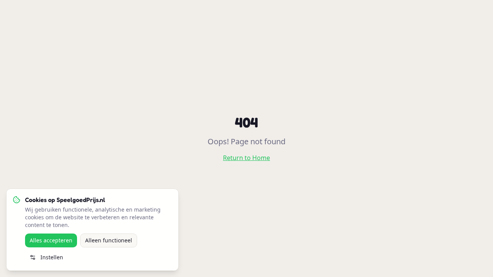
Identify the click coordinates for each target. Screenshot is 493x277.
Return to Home (246, 158)
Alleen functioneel (108, 240)
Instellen (51, 257)
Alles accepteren (51, 240)
